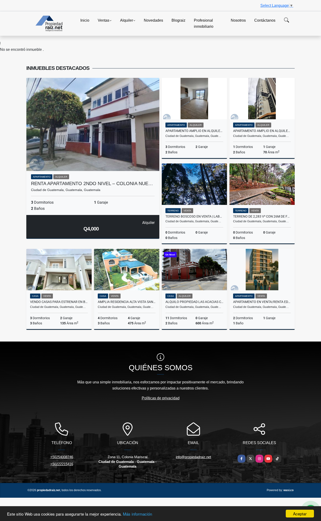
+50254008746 (61, 457)
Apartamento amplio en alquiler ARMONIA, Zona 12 (194, 131)
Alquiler (126, 20)
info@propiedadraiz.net (193, 457)
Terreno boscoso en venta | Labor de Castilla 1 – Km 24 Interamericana (194, 216)
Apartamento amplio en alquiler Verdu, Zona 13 (262, 131)
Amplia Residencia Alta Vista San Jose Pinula (127, 302)
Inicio (84, 20)
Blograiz (178, 20)
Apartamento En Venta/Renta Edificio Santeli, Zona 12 (262, 302)
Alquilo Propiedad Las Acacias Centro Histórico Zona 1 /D (194, 302)
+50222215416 (61, 464)
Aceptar (300, 514)
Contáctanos (264, 20)
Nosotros (238, 20)
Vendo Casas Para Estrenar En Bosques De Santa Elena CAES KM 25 (59, 302)
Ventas (103, 20)
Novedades (153, 20)
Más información (137, 514)
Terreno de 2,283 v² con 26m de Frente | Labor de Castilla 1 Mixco (262, 216)
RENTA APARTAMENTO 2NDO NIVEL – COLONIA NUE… (92, 183)
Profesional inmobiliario (203, 23)
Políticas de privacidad (161, 398)
